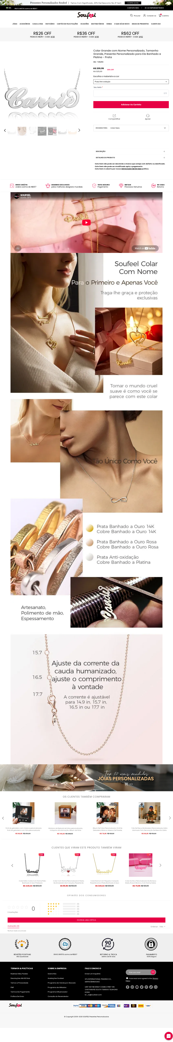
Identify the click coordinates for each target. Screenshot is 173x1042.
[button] (135, 15)
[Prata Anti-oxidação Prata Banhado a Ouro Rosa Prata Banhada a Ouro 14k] (131, 81)
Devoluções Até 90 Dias (20, 978)
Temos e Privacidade (19, 983)
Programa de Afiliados (57, 987)
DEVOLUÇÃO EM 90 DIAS (131, 169)
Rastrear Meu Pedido (19, 974)
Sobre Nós (52, 974)
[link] (14, 24)
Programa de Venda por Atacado (62, 983)
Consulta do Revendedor (58, 996)
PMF (12, 987)
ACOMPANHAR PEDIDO (155, 8)
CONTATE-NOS (133, 8)
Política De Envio (17, 996)
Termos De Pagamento (20, 992)
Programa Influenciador (58, 992)
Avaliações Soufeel (56, 978)
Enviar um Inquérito (93, 974)
